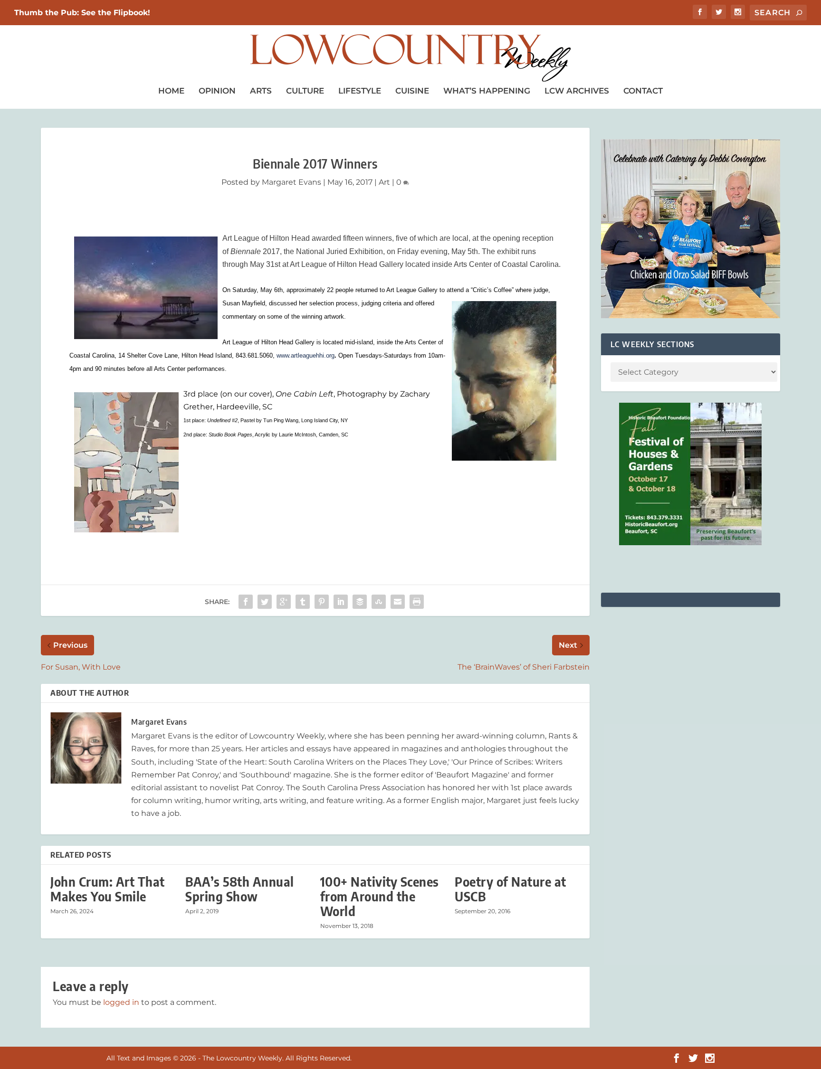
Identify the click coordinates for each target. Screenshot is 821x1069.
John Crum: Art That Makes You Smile (107, 889)
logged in (121, 1002)
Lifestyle (359, 90)
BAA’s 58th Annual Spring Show (239, 889)
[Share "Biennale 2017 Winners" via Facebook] (245, 601)
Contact (643, 90)
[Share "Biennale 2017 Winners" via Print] (416, 601)
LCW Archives (576, 90)
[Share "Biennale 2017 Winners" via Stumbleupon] (378, 601)
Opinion (217, 90)
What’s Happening (486, 90)
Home (171, 90)
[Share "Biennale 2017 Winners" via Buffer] (359, 601)
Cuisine (412, 90)
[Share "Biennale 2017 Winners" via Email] (397, 601)
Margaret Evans (291, 182)
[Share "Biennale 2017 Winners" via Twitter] (264, 601)
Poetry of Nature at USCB (510, 889)
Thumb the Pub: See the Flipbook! (82, 12)
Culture (305, 90)
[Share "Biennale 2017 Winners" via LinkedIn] (340, 601)
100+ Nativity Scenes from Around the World (379, 896)
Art (384, 182)
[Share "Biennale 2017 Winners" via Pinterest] (321, 601)
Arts (261, 90)
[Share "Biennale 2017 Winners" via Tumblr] (302, 601)
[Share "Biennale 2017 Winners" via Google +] (283, 601)
